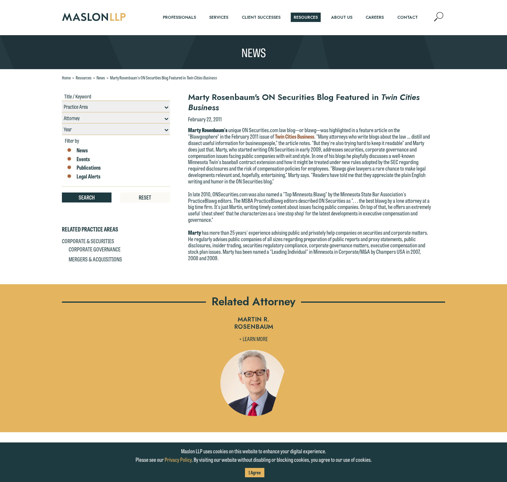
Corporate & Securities (88, 241)
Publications (89, 167)
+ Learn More (253, 339)
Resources (84, 77)
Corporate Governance (95, 249)
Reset (145, 197)
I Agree (255, 472)
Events (83, 159)
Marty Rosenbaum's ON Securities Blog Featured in (163, 77)
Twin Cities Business (294, 136)
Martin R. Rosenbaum (253, 323)
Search (87, 197)
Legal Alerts (88, 176)
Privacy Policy (178, 459)
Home (66, 77)
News (101, 77)
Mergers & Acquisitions (95, 259)
